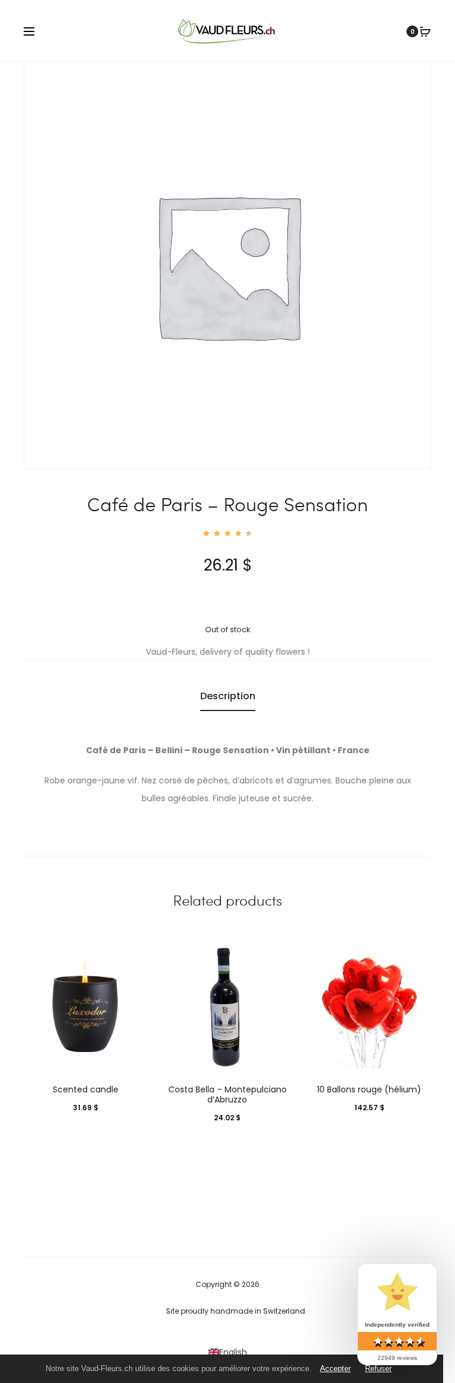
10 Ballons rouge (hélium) (369, 1089)
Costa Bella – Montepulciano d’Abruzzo (227, 1094)
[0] (425, 31)
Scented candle (85, 1089)
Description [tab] (227, 696)
